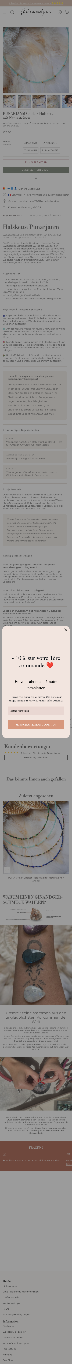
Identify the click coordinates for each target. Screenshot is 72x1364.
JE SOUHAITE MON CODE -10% (36, 724)
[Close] (66, 630)
